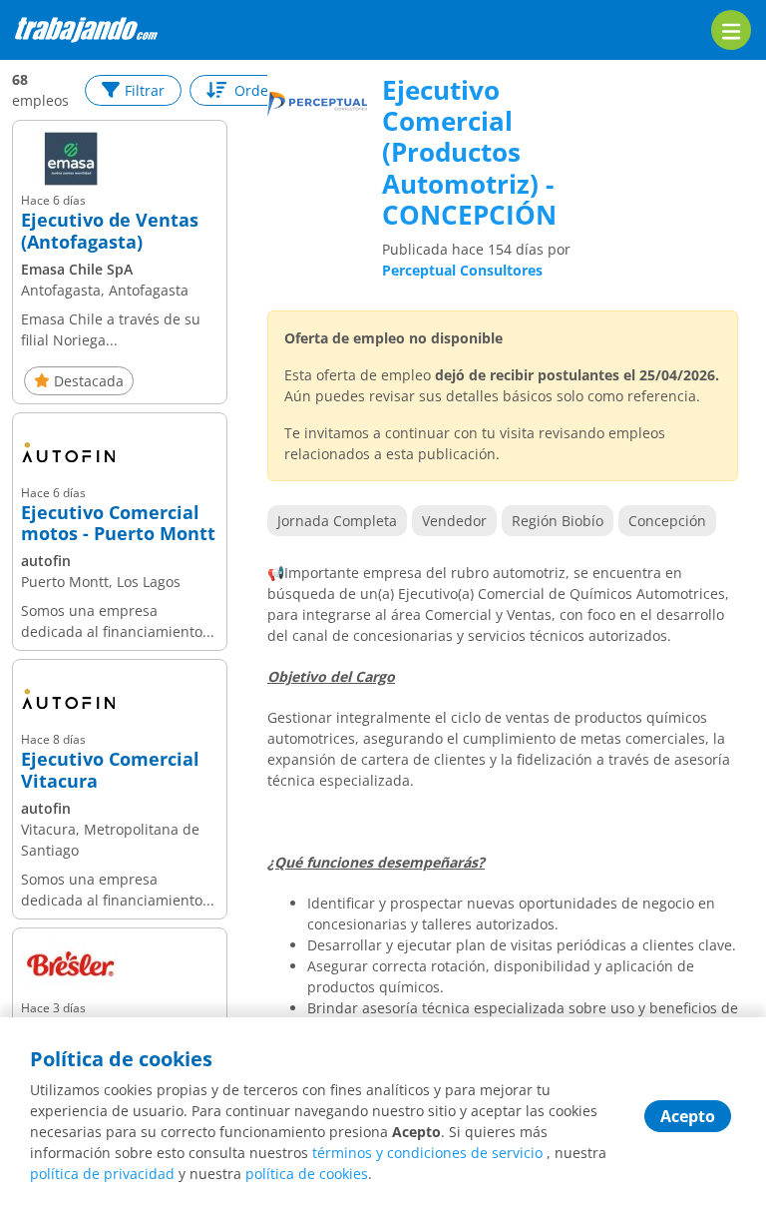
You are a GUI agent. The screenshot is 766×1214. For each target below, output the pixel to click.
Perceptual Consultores (462, 270)
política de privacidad (102, 1173)
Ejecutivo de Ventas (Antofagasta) (109, 231)
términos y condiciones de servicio (427, 1152)
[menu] (731, 30)
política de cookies (306, 1173)
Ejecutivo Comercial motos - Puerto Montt (118, 523)
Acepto (687, 1116)
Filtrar (145, 90)
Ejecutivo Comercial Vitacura (110, 770)
